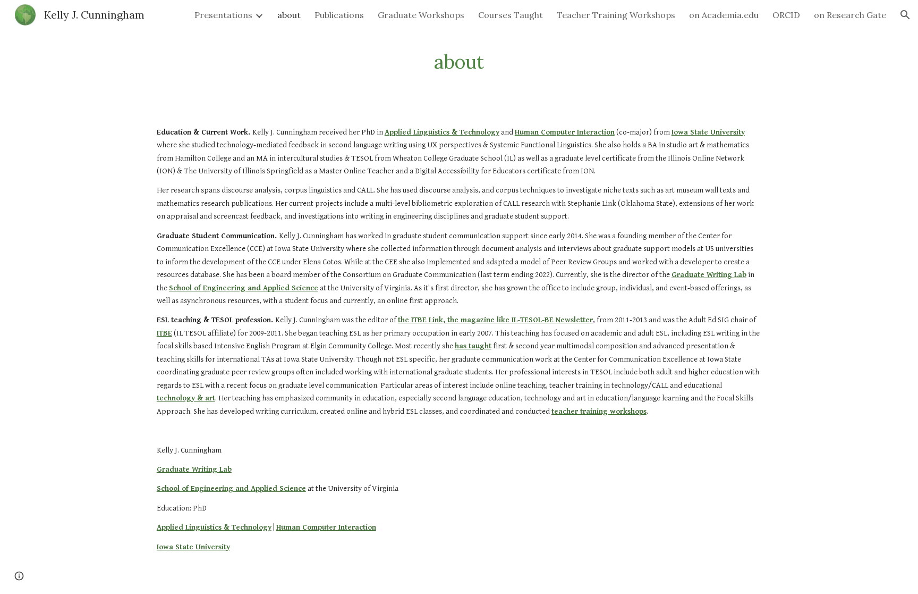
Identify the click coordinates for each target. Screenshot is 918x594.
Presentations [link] (223, 15)
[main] (459, 62)
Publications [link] (339, 15)
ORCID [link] (786, 15)
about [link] (289, 15)
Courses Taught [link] (510, 15)
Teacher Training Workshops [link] (616, 15)
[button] (905, 15)
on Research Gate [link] (850, 15)
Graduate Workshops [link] (421, 15)
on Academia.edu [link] (724, 15)
